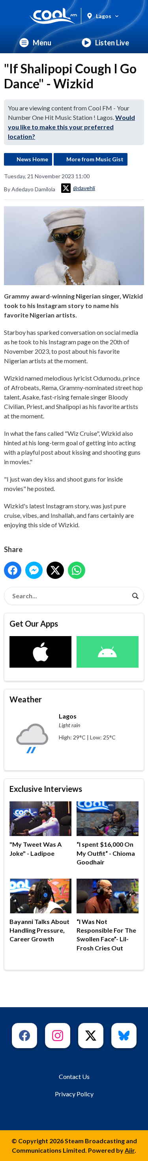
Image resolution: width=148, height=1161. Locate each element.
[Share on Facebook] (12, 570)
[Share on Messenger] (34, 570)
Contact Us (74, 1076)
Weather (25, 699)
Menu (42, 42)
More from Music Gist (95, 159)
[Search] (135, 596)
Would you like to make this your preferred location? (71, 127)
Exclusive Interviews (45, 788)
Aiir (130, 1150)
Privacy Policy (74, 1094)
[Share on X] (55, 570)
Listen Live (112, 42)
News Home (32, 159)
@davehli (84, 188)
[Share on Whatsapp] (76, 570)
